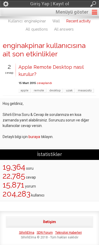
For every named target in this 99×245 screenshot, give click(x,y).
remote (39, 90)
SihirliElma (26, 232)
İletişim (49, 222)
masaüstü (85, 90)
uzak (69, 90)
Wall (56, 21)
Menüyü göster (72, 12)
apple (25, 90)
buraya (34, 137)
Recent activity (78, 21)
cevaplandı (44, 83)
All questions (37, 29)
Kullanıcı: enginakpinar (27, 21)
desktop (55, 90)
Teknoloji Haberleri (68, 232)
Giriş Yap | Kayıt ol (49, 3)
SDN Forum (45, 232)
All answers (64, 29)
